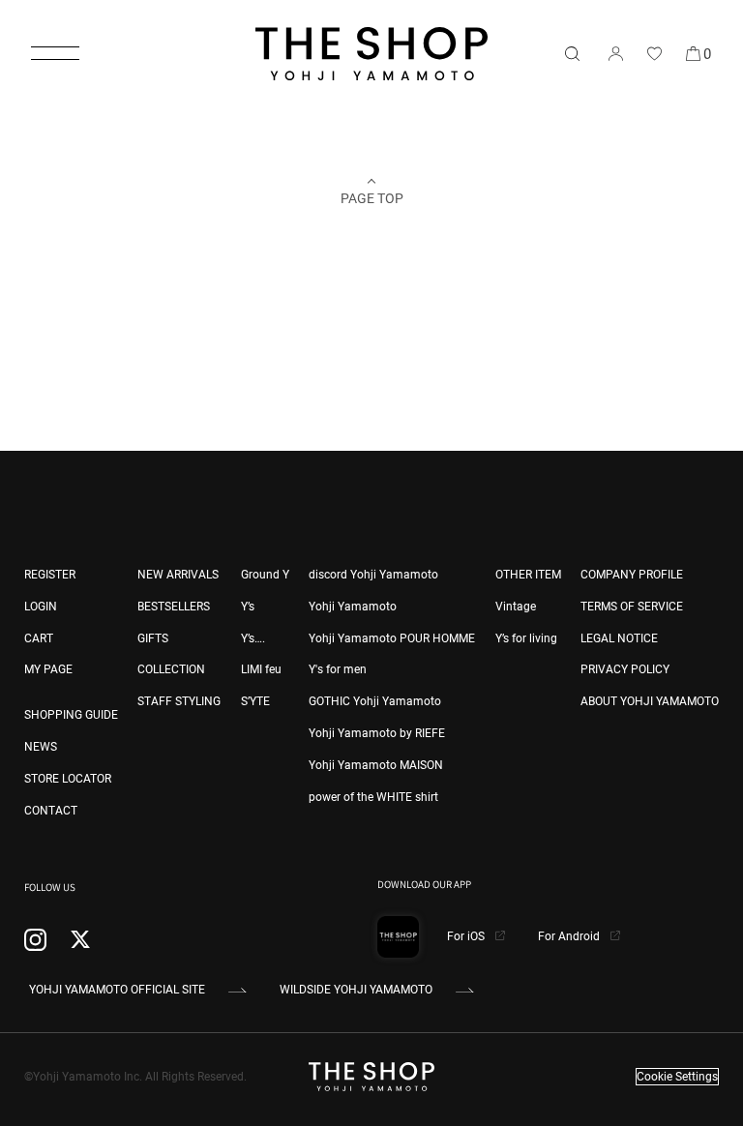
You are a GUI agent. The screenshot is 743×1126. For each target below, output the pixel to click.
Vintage (515, 606)
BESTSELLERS (173, 606)
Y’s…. (253, 638)
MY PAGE (48, 669)
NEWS (40, 747)
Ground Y (265, 574)
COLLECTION (171, 669)
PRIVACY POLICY (624, 669)
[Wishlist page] (654, 53)
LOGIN (40, 606)
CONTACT (50, 810)
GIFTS (152, 638)
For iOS (467, 936)
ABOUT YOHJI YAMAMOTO (649, 701)
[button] (55, 53)
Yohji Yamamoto (353, 606)
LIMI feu (261, 669)
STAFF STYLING (179, 701)
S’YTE (255, 701)
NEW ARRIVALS (178, 574)
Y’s (247, 606)
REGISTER (49, 574)
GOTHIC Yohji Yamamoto (375, 701)
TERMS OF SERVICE (631, 606)
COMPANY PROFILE (631, 574)
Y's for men (338, 669)
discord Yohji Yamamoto (373, 574)
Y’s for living (526, 638)
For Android (570, 936)
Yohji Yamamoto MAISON (376, 765)
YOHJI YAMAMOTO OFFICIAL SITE (117, 989)
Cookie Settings (677, 1076)
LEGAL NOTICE (619, 638)
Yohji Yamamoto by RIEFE (377, 733)
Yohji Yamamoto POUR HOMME (392, 638)
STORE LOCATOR (67, 778)
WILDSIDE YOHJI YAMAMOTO (356, 989)
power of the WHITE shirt (373, 797)
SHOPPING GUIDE (71, 715)
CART (38, 638)
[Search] (572, 53)
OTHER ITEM (528, 574)
